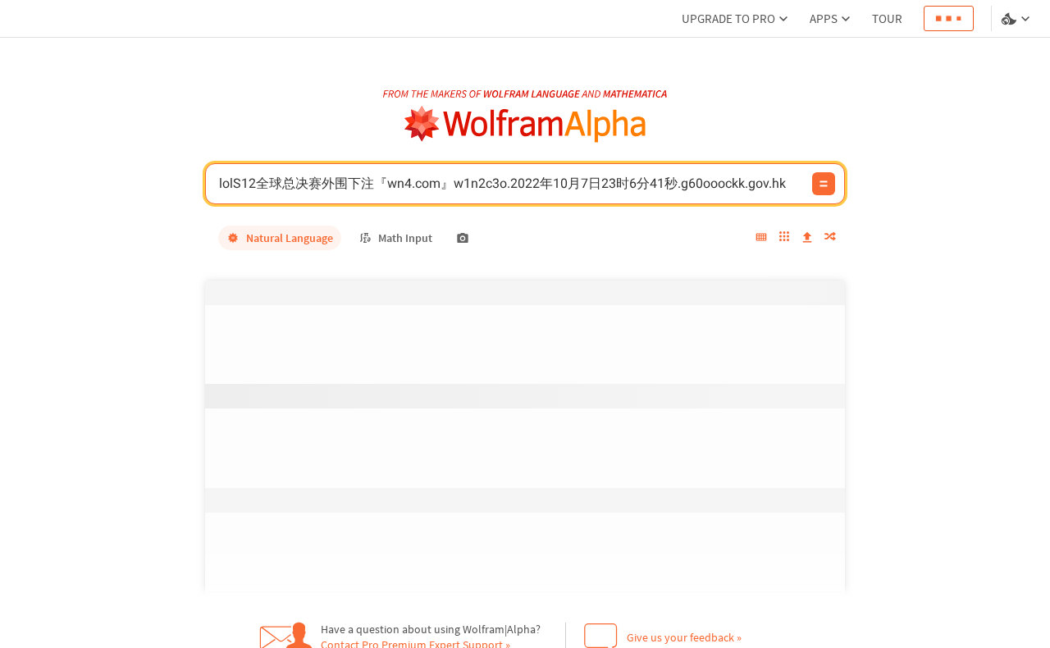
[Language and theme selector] (1017, 19)
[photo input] (463, 238)
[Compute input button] (823, 183)
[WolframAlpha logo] (525, 124)
